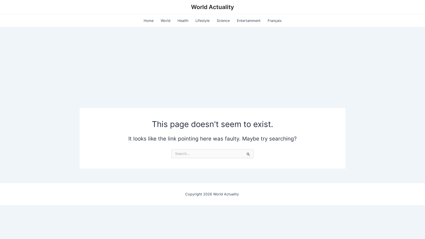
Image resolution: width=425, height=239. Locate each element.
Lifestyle (202, 20)
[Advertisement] (212, 61)
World (165, 20)
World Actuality (212, 7)
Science (223, 20)
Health (183, 20)
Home (149, 20)
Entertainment (249, 20)
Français (275, 20)
